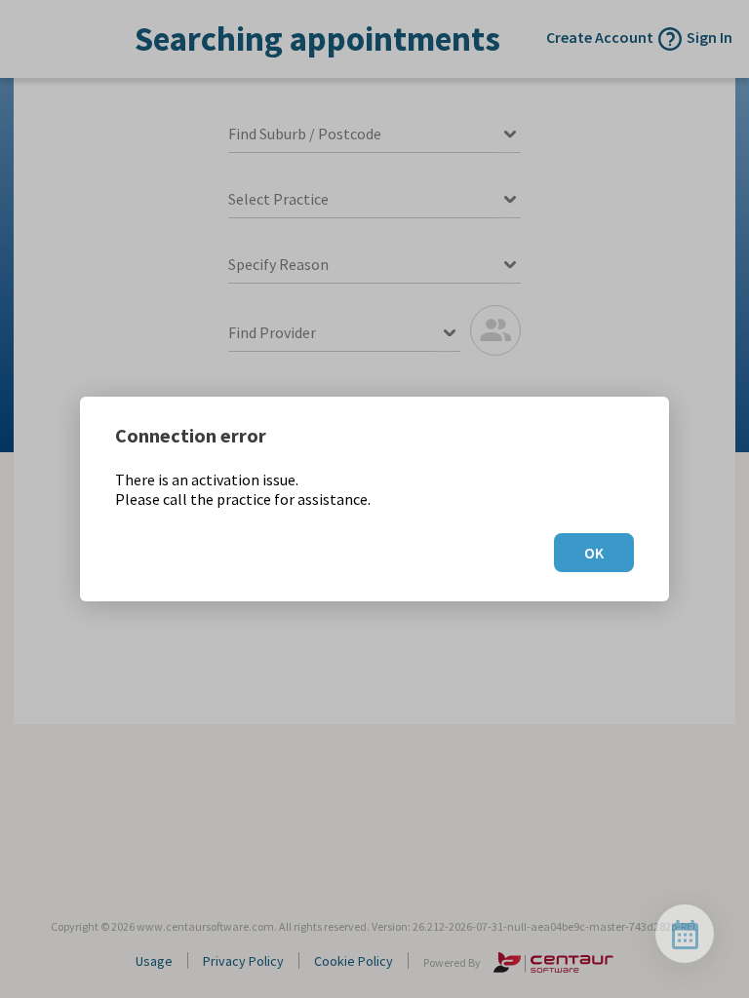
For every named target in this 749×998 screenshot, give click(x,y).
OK (594, 552)
